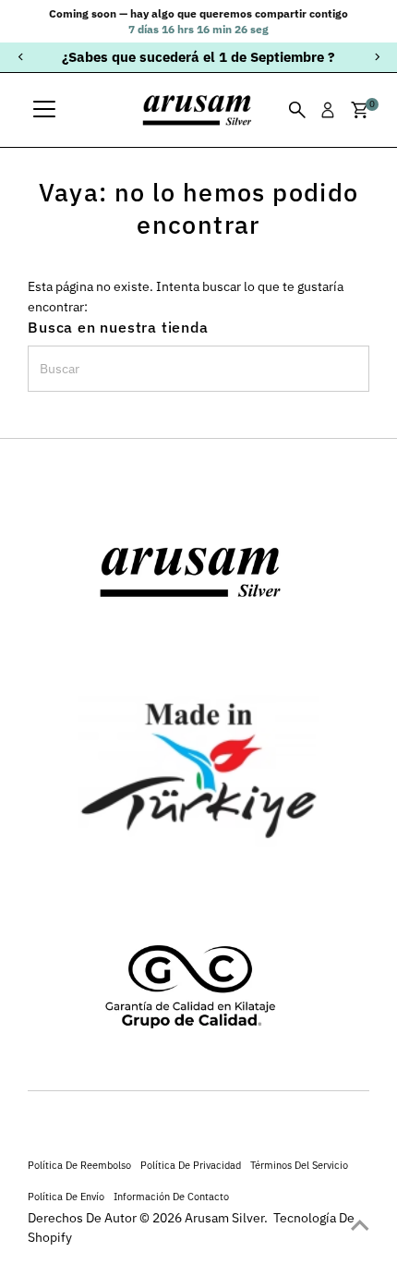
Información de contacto (171, 1196)
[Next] (376, 57)
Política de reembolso (79, 1165)
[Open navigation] (44, 110)
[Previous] (21, 57)
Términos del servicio (299, 1165)
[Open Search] (297, 110)
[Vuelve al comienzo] (360, 1225)
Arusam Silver (224, 1217)
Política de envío (66, 1196)
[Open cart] (359, 110)
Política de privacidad (190, 1165)
